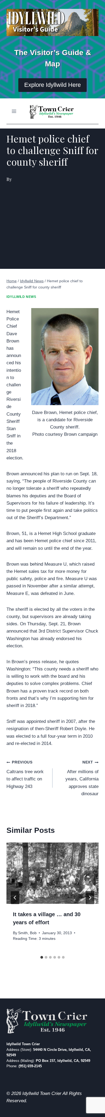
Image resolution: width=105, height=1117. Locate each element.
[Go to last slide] (15, 897)
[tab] (41, 957)
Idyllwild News (21, 297)
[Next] (90, 897)
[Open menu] (14, 111)
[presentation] (52, 873)
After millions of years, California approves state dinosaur (82, 778)
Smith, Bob (27, 933)
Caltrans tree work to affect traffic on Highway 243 (25, 774)
